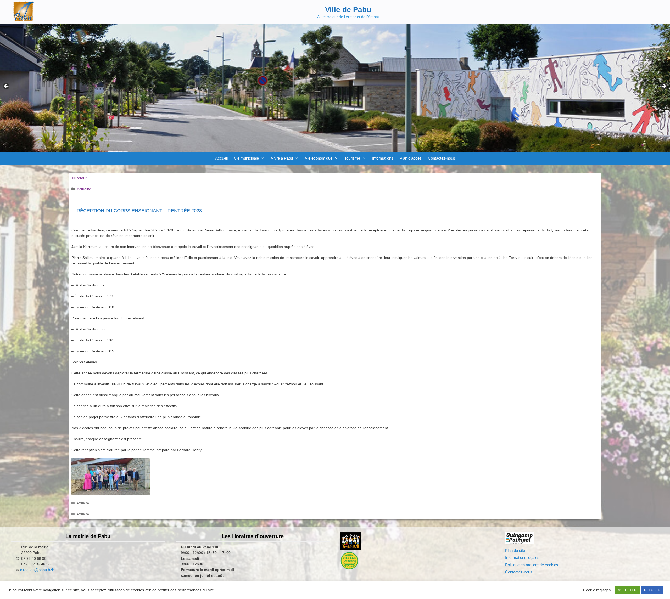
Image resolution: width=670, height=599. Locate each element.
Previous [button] (6, 87)
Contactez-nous (441, 158)
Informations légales (522, 557)
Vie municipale (246, 158)
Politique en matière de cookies (531, 565)
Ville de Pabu (348, 9)
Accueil (221, 158)
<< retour (79, 178)
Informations (382, 158)
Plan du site (515, 550)
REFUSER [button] (652, 590)
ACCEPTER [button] (627, 590)
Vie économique (318, 158)
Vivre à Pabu (282, 158)
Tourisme (352, 158)
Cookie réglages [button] (597, 590)
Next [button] (663, 87)
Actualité (84, 189)
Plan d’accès (411, 158)
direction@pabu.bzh (37, 570)
